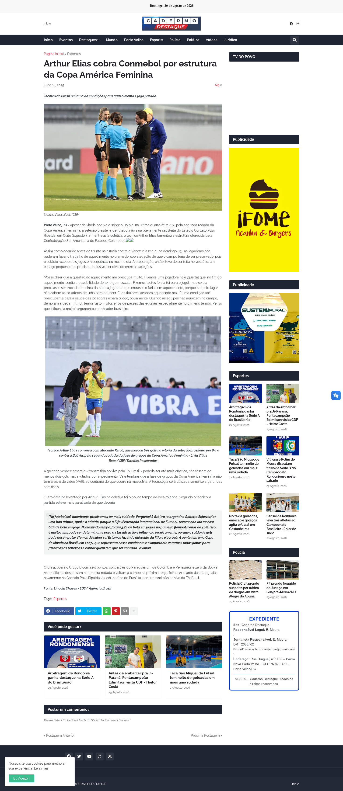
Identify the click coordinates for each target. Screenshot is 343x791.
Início (47, 23)
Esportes (74, 54)
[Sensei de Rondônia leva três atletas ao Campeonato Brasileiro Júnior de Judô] (282, 502)
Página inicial (54, 54)
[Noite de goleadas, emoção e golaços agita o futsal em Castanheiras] (245, 502)
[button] (294, 40)
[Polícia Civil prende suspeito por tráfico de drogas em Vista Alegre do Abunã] (245, 569)
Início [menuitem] (48, 40)
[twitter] (79, 756)
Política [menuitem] (193, 40)
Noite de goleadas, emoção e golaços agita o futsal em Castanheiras (243, 522)
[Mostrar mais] (134, 611)
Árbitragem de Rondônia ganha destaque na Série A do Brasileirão (71, 677)
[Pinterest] (116, 611)
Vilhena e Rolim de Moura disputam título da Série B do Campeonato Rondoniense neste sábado (281, 470)
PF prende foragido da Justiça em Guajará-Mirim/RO (281, 588)
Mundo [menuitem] (112, 40)
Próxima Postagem (205, 735)
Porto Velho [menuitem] (134, 40)
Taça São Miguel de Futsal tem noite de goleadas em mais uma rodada (192, 677)
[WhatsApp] (107, 611)
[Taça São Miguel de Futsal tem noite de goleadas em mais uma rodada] (194, 651)
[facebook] (291, 24)
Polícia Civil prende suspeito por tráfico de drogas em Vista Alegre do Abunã (244, 590)
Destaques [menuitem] (88, 40)
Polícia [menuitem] (174, 40)
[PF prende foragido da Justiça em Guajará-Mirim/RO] (282, 569)
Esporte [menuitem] (156, 40)
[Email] (125, 611)
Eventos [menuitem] (66, 40)
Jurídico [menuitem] (230, 40)
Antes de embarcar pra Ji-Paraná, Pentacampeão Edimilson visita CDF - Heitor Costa (133, 680)
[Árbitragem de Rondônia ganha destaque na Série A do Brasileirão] (72, 651)
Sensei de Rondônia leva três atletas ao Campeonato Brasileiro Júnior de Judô (281, 524)
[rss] (110, 756)
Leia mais (41, 768)
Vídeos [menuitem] (211, 40)
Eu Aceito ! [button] (21, 778)
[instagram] (298, 24)
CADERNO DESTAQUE (89, 784)
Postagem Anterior (60, 735)
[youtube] (89, 756)
